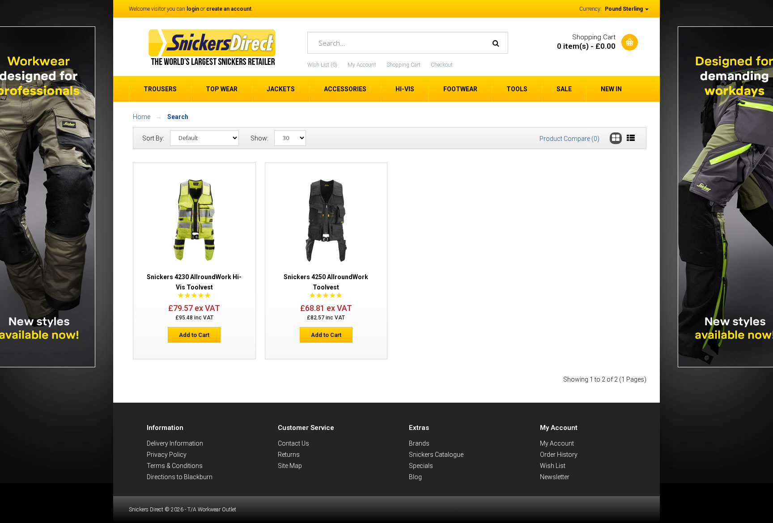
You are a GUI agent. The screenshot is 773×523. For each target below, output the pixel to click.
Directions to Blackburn (179, 476)
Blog (415, 476)
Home (141, 116)
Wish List (552, 465)
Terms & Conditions (175, 465)
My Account (362, 65)
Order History (559, 454)
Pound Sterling (624, 9)
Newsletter (554, 476)
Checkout (442, 65)
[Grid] (616, 138)
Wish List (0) (322, 65)
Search (177, 116)
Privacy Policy (167, 454)
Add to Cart (194, 335)
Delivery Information (175, 443)
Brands (419, 443)
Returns (289, 454)
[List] (630, 138)
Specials (421, 465)
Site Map (290, 465)
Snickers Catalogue (436, 454)
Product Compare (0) (569, 138)
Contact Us (293, 443)
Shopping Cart (403, 65)
